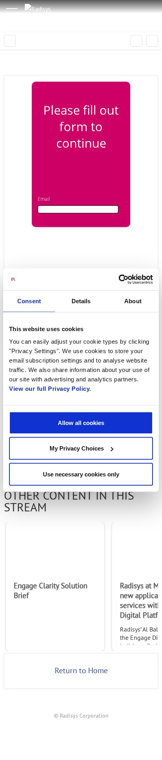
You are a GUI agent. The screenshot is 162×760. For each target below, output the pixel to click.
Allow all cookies (81, 422)
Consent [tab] (29, 301)
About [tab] (133, 301)
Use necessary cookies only (81, 474)
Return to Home (81, 671)
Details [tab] (81, 301)
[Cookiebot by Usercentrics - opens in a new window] (118, 279)
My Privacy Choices (77, 448)
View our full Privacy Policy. (50, 388)
